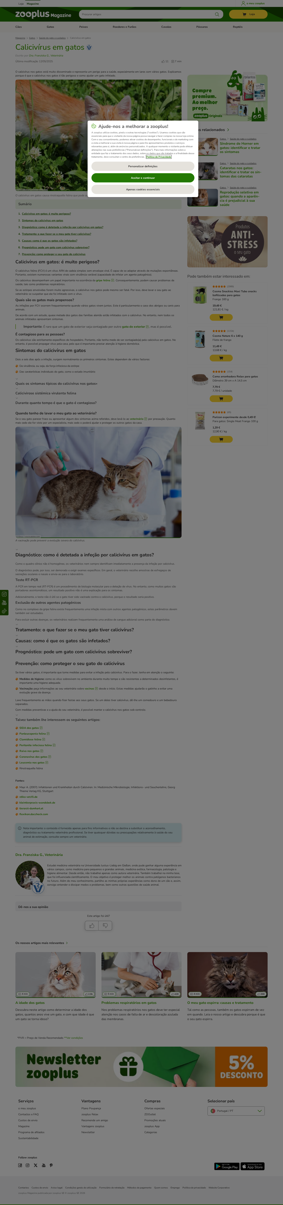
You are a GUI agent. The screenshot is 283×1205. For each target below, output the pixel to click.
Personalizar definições (142, 166)
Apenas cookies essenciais (143, 189)
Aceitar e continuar (143, 178)
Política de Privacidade (158, 156)
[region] (143, 159)
